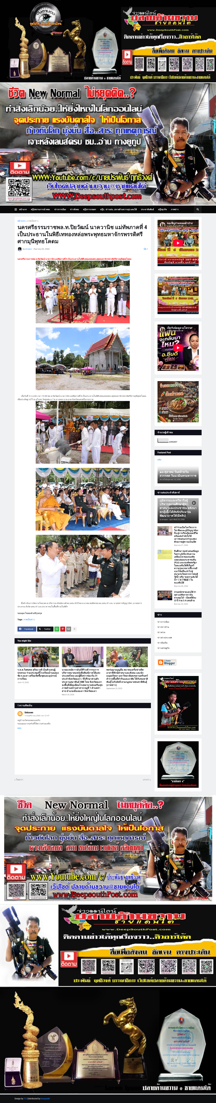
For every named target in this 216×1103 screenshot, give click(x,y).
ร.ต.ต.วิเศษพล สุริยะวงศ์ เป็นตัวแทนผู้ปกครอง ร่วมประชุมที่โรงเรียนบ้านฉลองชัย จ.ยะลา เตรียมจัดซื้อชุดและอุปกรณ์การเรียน (38, 674)
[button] (17, 209)
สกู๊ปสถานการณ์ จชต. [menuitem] (40, 209)
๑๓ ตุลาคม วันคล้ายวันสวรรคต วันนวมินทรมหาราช (178, 473)
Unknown (29, 712)
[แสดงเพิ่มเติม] (74, 629)
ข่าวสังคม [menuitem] (74, 209)
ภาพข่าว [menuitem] (175, 209)
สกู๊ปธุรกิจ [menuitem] (162, 209)
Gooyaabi (45, 1098)
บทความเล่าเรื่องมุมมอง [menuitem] (31, 217)
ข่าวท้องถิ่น (163, 643)
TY (25, 1098)
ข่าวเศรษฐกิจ (163, 648)
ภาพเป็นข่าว (32, 221)
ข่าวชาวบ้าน (163, 627)
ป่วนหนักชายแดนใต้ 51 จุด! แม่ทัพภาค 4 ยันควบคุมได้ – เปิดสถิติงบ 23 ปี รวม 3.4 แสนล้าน (185, 596)
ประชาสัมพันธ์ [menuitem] (147, 209)
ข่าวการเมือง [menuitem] (60, 209)
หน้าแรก (21, 221)
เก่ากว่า (146, 779)
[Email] (68, 629)
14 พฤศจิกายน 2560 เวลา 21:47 (37, 716)
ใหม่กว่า (19, 779)
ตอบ (19, 728)
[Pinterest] (62, 629)
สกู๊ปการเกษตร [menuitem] (89, 209)
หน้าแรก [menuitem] (23, 209)
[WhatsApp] (56, 629)
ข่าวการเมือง (163, 622)
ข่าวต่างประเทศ (165, 637)
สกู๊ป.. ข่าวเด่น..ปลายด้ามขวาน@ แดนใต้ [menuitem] (118, 209)
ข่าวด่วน (161, 632)
